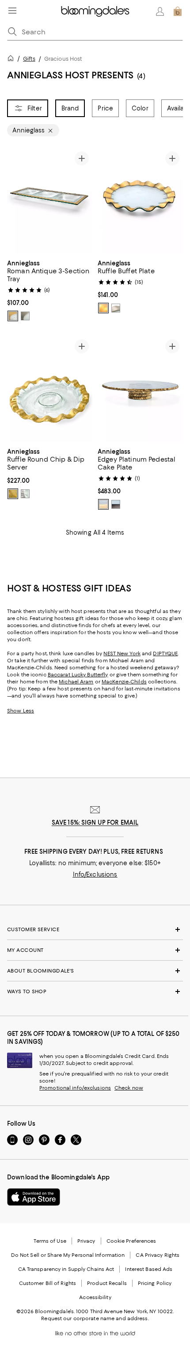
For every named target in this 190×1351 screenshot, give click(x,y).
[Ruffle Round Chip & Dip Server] (49, 389)
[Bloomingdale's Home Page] (95, 11)
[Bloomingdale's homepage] (12, 59)
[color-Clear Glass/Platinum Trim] (25, 316)
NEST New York (121, 653)
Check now (128, 1088)
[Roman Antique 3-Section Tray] (49, 201)
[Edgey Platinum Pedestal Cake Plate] (140, 389)
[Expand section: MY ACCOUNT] (95, 950)
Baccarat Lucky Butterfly (78, 675)
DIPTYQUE (165, 653)
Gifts (29, 58)
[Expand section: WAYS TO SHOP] (95, 991)
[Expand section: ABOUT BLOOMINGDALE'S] (95, 971)
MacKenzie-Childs (124, 682)
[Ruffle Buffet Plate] (140, 201)
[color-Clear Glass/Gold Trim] (12, 316)
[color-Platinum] (25, 493)
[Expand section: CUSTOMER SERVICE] (95, 929)
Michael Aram (76, 682)
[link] (49, 289)
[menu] (12, 10)
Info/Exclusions (95, 874)
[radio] (13, 316)
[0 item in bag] (177, 11)
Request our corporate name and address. (94, 1318)
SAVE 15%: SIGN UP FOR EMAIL (95, 822)
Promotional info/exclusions (75, 1088)
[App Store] (33, 1197)
